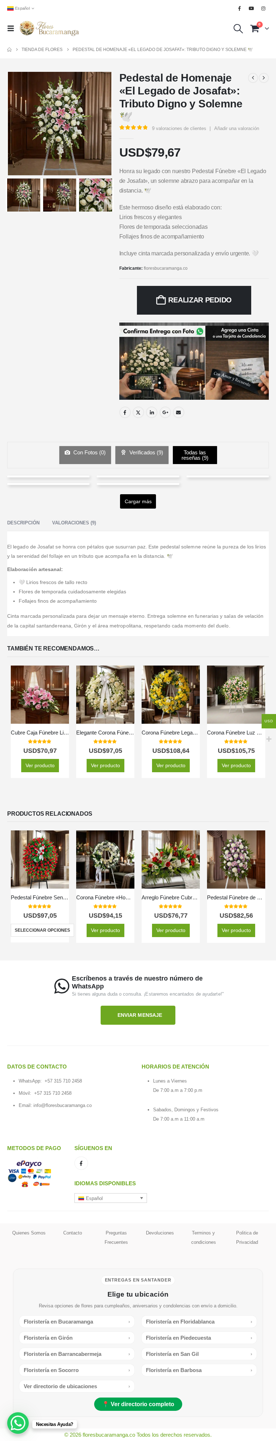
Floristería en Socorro (77, 1370)
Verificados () (145, 452)
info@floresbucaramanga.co (62, 1105)
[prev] (253, 78)
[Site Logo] (49, 28)
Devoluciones (160, 1232)
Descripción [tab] (23, 522)
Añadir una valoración (236, 128)
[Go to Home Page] (9, 49)
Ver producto (40, 765)
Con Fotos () (89, 452)
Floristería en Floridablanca (199, 1322)
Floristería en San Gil (199, 1354)
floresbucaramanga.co (166, 268)
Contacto (72, 1232)
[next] (264, 78)
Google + (165, 412)
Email (178, 412)
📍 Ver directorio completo (138, 1404)
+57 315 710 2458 (63, 1081)
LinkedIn (151, 412)
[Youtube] (252, 8)
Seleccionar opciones (42, 930)
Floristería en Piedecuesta (199, 1338)
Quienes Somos (29, 1232)
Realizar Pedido (200, 300)
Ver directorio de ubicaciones (77, 1386)
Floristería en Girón (77, 1338)
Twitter (138, 412)
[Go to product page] (40, 695)
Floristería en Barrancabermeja (77, 1354)
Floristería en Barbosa (199, 1370)
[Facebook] (239, 8)
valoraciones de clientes (179, 128)
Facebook (125, 412)
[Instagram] (263, 8)
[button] (13, 28)
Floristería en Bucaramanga (77, 1322)
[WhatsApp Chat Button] (18, 1423)
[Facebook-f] (81, 1163)
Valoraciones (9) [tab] (74, 522)
